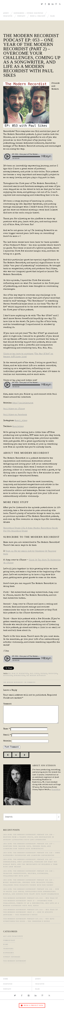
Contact (21, 16)
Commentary (9, 940)
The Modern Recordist (36, 675)
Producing (8, 949)
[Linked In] (53, 4)
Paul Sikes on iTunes (14, 409)
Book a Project (37, 16)
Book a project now (33, 1005)
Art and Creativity (13, 936)
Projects (7, 16)
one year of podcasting (18, 673)
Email (7, 735)
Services (7, 984)
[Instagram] (49, 4)
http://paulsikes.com (22, 403)
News (5, 944)
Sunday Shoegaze (11, 957)
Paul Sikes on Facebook (15, 415)
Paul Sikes (34, 673)
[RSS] (60, 4)
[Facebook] (45, 4)
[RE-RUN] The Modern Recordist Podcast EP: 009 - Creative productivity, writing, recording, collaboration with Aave (29, 873)
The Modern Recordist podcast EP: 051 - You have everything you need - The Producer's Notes (28, 920)
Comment (7, 704)
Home (5, 979)
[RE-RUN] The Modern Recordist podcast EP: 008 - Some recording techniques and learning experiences (31, 854)
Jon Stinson (6, 4)
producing (52, 673)
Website (7, 741)
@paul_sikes (21, 421)
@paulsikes (18, 427)
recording (8, 675)
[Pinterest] (56, 4)
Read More (56, 790)
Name (6, 729)
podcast (43, 673)
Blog (52, 16)
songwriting (19, 675)
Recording (8, 953)
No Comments (30, 682)
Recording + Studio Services (28, 13)
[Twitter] (42, 4)
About (6, 13)
